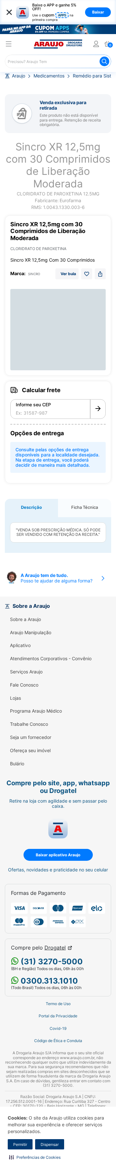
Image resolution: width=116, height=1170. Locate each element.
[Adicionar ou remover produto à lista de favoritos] (86, 273)
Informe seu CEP (33, 404)
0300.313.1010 (48, 981)
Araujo (18, 75)
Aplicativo (20, 645)
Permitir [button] (20, 1144)
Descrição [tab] (31, 507)
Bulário (17, 763)
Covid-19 (58, 1028)
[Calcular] (98, 409)
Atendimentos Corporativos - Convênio (51, 658)
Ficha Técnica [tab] (84, 507)
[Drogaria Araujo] (58, 44)
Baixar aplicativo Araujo (58, 854)
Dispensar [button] (50, 1144)
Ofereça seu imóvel (30, 750)
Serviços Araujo (26, 671)
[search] (58, 61)
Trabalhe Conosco (29, 724)
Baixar (98, 12)
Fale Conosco (24, 685)
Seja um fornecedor (30, 737)
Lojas (15, 698)
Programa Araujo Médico (36, 711)
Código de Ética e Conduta (58, 1041)
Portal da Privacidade (58, 1016)
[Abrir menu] (9, 45)
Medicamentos (49, 75)
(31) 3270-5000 (51, 961)
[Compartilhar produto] (100, 273)
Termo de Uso (58, 1004)
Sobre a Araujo (25, 619)
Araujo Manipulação (30, 632)
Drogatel (55, 948)
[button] (35, 1157)
